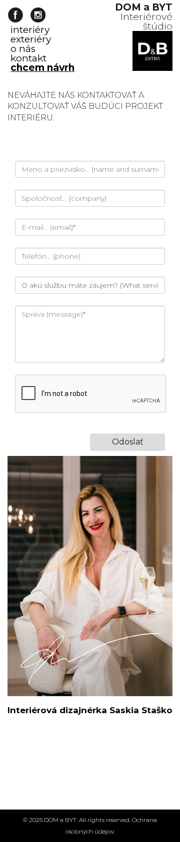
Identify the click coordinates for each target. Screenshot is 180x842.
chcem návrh (42, 67)
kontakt (28, 58)
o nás (23, 48)
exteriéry (30, 39)
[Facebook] (15, 14)
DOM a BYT (60, 820)
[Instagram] (38, 14)
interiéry (30, 29)
